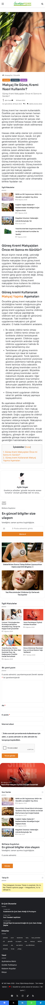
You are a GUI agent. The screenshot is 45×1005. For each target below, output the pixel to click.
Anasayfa (8, 75)
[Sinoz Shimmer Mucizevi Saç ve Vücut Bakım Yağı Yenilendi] (33, 640)
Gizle (28, 447)
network (5, 945)
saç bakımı (19, 945)
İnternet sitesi (8, 724)
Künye (4, 972)
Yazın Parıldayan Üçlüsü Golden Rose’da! (32, 623)
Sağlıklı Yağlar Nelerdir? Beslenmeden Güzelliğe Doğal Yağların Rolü (27, 207)
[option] (22, 775)
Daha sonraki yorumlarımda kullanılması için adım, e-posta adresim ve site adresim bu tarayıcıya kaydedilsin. (21, 736)
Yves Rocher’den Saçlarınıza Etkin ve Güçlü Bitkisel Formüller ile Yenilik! (28, 231)
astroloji (5, 937)
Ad (4, 705)
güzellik (10, 941)
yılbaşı (19, 949)
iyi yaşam (18, 941)
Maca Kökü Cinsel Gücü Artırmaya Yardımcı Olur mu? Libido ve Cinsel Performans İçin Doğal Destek (29, 810)
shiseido (5, 949)
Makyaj (23, 80)
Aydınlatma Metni (9, 961)
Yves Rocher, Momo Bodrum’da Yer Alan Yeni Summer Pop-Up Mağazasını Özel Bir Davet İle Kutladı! (11, 652)
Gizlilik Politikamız (9, 965)
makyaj (32, 941)
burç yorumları (36, 937)
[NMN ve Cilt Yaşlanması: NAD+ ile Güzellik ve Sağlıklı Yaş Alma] (8, 197)
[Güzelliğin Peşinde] (22, 4)
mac (25, 941)
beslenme (20, 937)
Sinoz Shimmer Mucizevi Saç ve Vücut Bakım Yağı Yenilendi (33, 650)
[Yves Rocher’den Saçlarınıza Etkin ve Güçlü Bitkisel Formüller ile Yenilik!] (8, 231)
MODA (40, 941)
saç (12, 945)
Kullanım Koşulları (9, 968)
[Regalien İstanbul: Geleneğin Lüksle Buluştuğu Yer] (8, 220)
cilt (4, 941)
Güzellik (16, 75)
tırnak (12, 949)
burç (27, 937)
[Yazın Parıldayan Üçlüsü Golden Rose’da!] (33, 614)
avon (12, 937)
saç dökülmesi (30, 945)
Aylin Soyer (8, 100)
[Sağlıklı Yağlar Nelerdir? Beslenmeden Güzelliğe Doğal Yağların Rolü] (8, 207)
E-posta (6, 715)
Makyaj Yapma (12, 296)
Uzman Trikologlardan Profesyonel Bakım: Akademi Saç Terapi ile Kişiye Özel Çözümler (11, 625)
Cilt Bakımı (15, 80)
